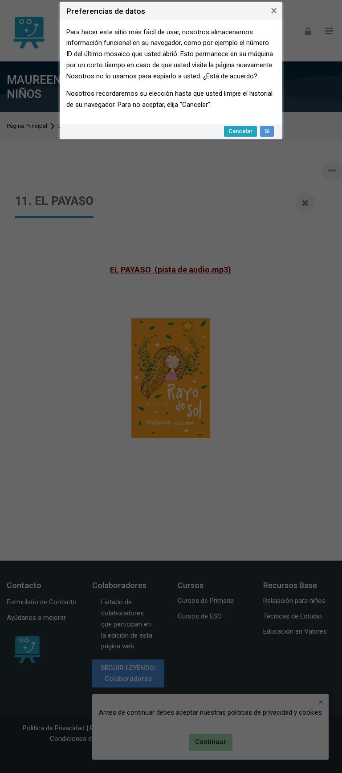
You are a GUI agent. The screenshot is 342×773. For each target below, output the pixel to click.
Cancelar (240, 131)
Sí (267, 131)
